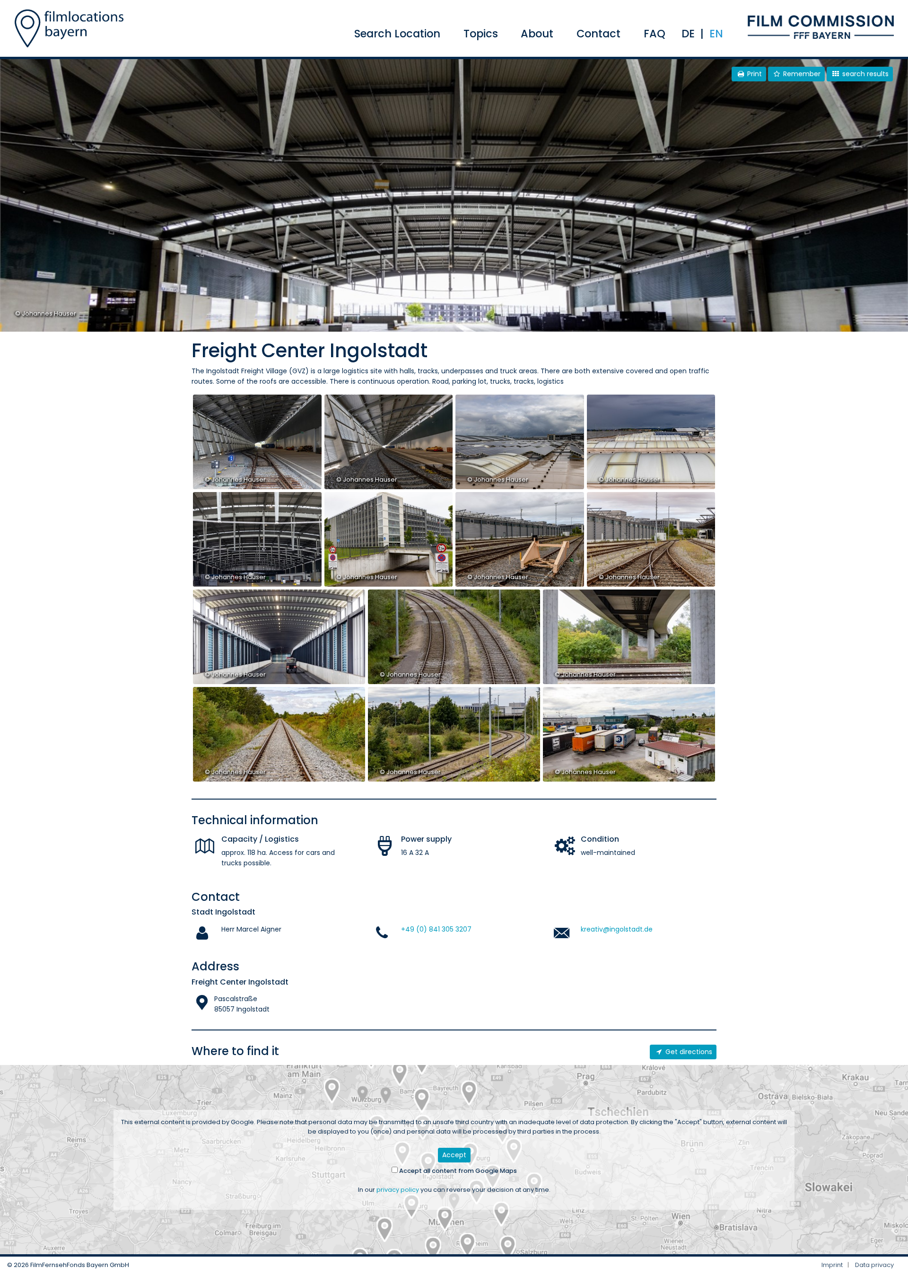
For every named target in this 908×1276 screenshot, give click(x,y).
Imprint (832, 1264)
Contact (598, 33)
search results (864, 74)
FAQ (654, 33)
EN (716, 33)
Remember (801, 74)
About (537, 33)
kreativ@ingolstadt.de (617, 929)
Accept (454, 1155)
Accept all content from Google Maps (457, 1171)
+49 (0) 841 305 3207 (436, 929)
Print (753, 74)
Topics (480, 33)
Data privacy (874, 1264)
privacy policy (397, 1190)
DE (688, 33)
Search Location (397, 33)
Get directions (688, 1051)
